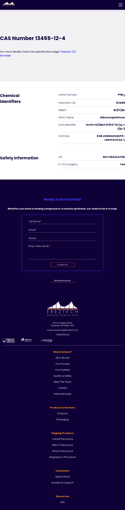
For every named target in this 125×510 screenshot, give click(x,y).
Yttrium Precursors (62, 451)
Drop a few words (38, 246)
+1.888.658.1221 (62, 334)
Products (62, 413)
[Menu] (120, 4)
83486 (120, 103)
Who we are (62, 357)
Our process (63, 363)
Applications (62, 476)
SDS (62, 502)
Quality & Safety (62, 375)
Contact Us (62, 264)
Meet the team (62, 382)
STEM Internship (62, 394)
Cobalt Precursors (62, 439)
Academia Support (62, 482)
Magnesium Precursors (62, 457)
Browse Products (62, 280)
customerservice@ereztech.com (62, 330)
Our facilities (62, 369)
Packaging (62, 419)
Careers (62, 388)
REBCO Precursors (62, 445)
